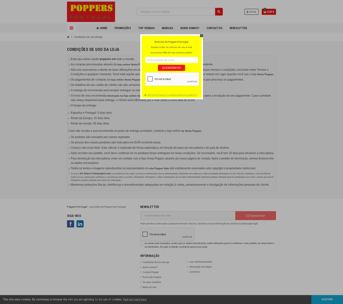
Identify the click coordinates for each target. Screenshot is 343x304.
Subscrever (173, 67)
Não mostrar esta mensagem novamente (172, 95)
